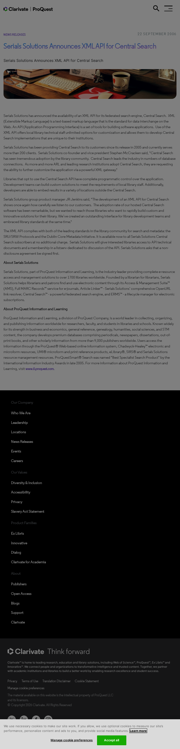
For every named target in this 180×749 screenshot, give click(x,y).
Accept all (111, 740)
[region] (90, 734)
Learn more (138, 731)
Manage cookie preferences (72, 740)
